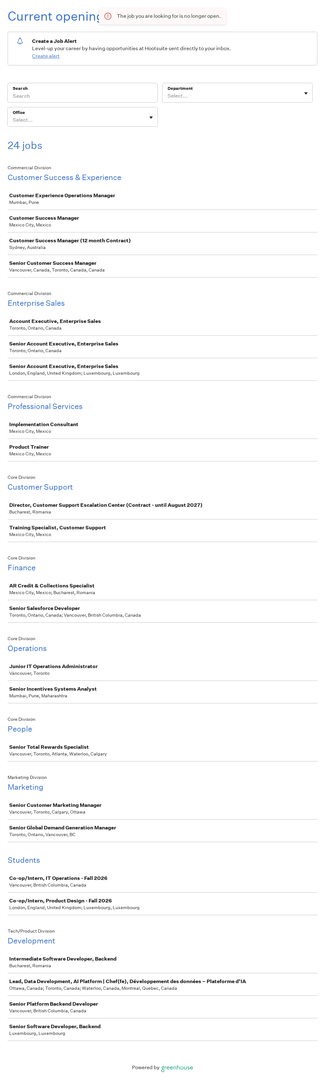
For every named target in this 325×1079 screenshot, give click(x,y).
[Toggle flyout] (306, 93)
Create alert (46, 56)
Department (180, 88)
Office (19, 112)
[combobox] (168, 95)
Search (20, 88)
